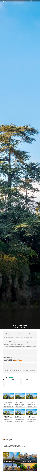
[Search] (31, 1)
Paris (8, 334)
